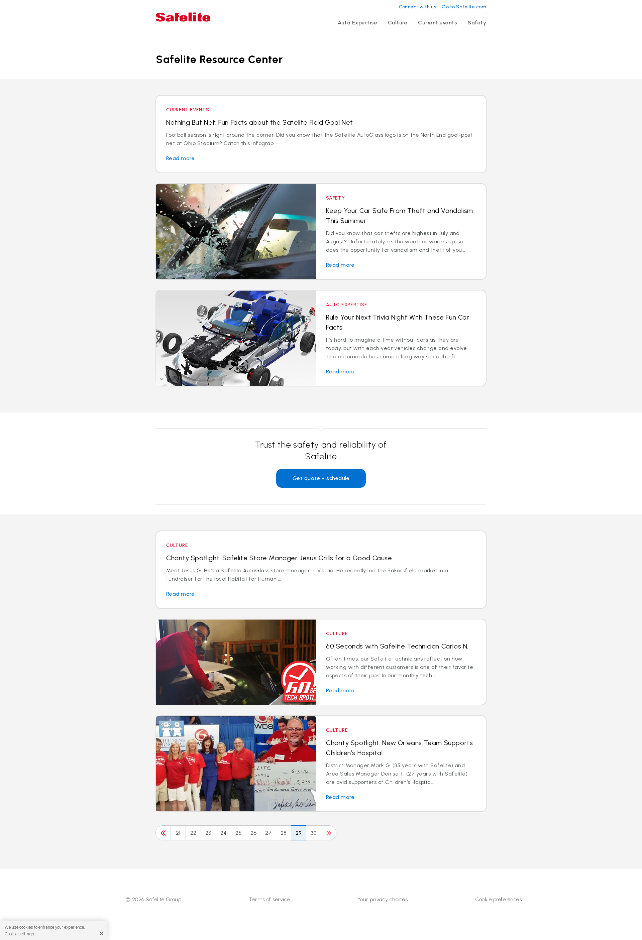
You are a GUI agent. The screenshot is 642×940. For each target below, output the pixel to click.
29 (299, 833)
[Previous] (163, 832)
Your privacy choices (382, 899)
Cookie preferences (498, 899)
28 (284, 833)
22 (193, 833)
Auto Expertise (357, 22)
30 (314, 833)
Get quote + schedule (321, 478)
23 (208, 833)
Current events (437, 22)
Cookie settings (19, 933)
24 (223, 833)
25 (238, 833)
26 (253, 833)
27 (268, 833)
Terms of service (269, 899)
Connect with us (417, 7)
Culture (397, 22)
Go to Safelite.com (464, 7)
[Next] (328, 832)
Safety (477, 22)
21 (178, 833)
